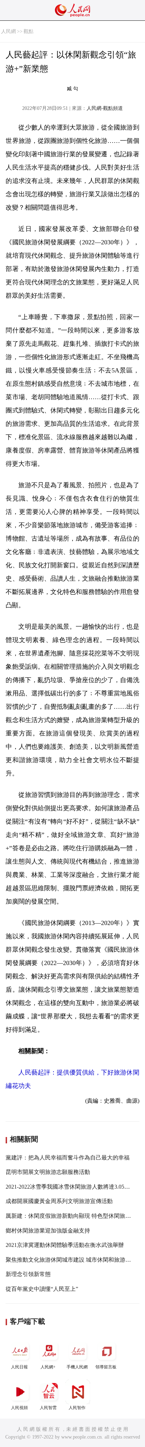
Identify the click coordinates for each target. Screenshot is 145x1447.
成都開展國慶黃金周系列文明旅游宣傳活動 (59, 1201)
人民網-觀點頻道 (105, 108)
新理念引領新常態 (28, 1274)
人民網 (8, 31)
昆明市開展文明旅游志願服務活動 (48, 1172)
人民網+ (48, 1367)
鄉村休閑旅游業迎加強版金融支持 (48, 1231)
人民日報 (19, 1367)
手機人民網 (77, 1367)
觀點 (28, 31)
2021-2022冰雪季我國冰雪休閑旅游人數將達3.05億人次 (73, 1187)
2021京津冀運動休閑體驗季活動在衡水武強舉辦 (65, 1245)
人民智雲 (48, 1407)
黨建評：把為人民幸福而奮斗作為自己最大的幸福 (68, 1158)
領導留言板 (105, 1367)
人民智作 (77, 1407)
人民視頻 (19, 1407)
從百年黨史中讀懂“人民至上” (42, 1289)
